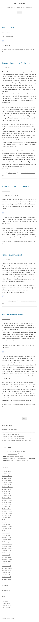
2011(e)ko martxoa (7, 500)
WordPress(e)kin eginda (8, 618)
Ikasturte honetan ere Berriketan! (16, 63)
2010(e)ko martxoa (7, 513)
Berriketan (19, 3)
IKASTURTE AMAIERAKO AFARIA (15, 186)
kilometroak (13, 456)
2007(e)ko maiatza (7, 559)
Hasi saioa (5, 601)
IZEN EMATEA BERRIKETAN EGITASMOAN (13, 436)
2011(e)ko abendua (7, 487)
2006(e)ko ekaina (6, 579)
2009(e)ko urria (6, 522)
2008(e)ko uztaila (6, 537)
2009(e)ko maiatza (7, 526)
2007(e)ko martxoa (7, 564)
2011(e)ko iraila (6, 493)
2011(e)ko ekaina (6, 498)
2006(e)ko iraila (6, 575)
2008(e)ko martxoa (7, 544)
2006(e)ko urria (6, 572)
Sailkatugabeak (12, 49)
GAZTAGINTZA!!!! (17, 452)
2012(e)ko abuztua (7, 476)
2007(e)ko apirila (6, 561)
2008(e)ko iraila (6, 535)
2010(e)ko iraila (6, 506)
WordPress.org (6, 607)
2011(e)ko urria (6, 491)
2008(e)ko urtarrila (7, 548)
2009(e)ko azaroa (6, 520)
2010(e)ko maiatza (7, 511)
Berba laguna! (8, 27)
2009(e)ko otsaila (6, 528)
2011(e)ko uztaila (6, 495)
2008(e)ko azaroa (6, 531)
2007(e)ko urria (6, 553)
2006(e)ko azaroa (6, 570)
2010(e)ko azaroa (6, 504)
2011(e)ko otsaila (6, 502)
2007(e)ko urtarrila (7, 568)
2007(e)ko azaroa (6, 550)
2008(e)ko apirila (6, 542)
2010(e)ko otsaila (6, 515)
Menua (19, 12)
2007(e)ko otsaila (6, 566)
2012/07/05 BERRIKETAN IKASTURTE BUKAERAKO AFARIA (17, 441)
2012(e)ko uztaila (6, 478)
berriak (23, 49)
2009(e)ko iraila (6, 524)
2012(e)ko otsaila (6, 485)
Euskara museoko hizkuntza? (21, 458)
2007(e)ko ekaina (6, 557)
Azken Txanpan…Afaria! (12, 255)
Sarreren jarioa (6, 603)
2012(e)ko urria (6, 474)
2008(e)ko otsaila (6, 546)
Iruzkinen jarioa (6, 605)
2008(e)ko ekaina (6, 539)
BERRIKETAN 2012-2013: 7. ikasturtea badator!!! (14, 430)
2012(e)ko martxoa (7, 482)
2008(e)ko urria (6, 533)
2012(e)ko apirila (6, 480)
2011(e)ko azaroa (6, 489)
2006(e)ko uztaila (6, 577)
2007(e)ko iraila (6, 555)
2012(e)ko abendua (7, 471)
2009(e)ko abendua (7, 517)
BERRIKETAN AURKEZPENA (13, 314)
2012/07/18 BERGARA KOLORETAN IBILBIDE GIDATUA (16, 438)
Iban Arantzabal (6, 452)
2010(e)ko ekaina (6, 509)
